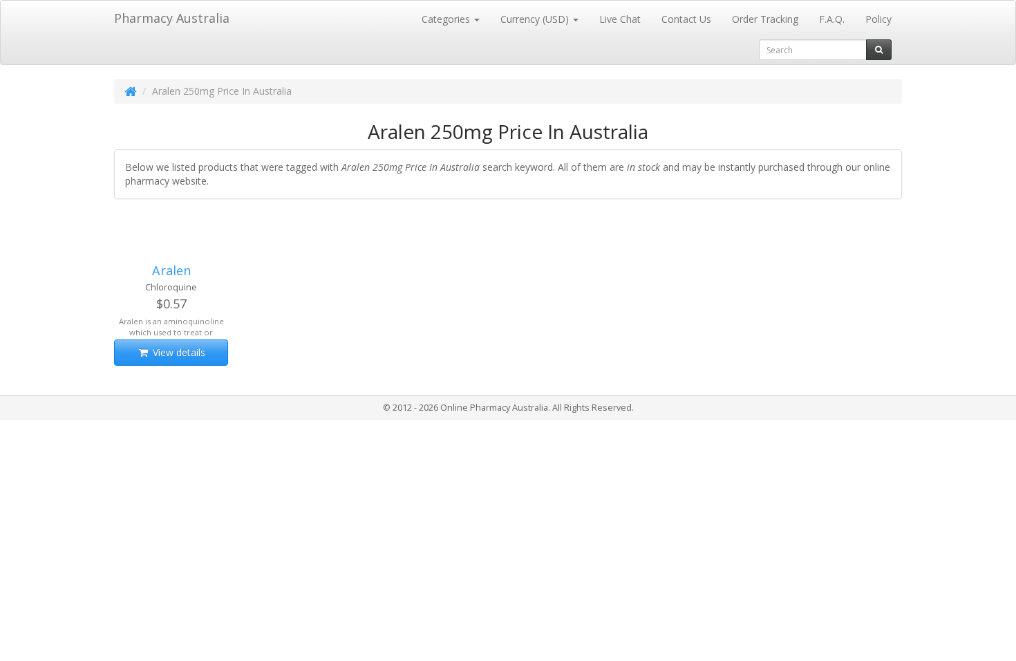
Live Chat (620, 19)
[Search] (879, 49)
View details (177, 352)
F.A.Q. (832, 19)
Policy (878, 19)
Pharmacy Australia (171, 18)
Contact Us (686, 19)
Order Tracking (765, 19)
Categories (447, 19)
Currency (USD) (536, 19)
